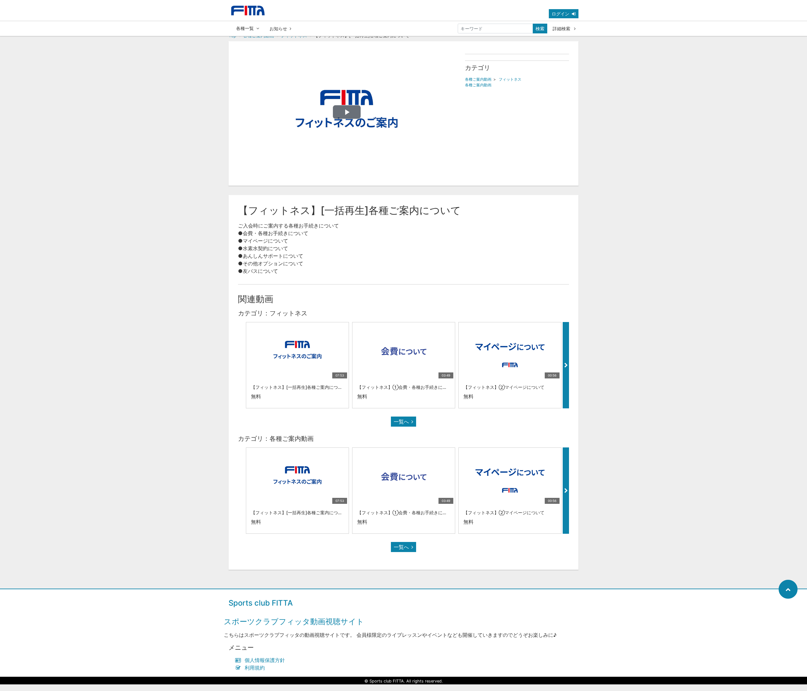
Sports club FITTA (261, 603)
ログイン (560, 13)
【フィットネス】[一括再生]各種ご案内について (299, 387)
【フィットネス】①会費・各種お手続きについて (406, 387)
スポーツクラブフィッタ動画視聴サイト (294, 621)
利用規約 (255, 668)
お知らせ (278, 28)
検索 (540, 28)
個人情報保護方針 (265, 660)
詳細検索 (562, 28)
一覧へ (401, 421)
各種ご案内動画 (478, 79)
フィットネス (510, 79)
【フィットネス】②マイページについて (503, 387)
